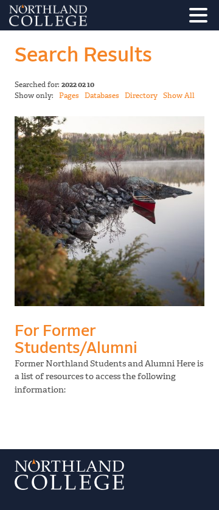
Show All (179, 95)
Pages (69, 95)
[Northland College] (82, 15)
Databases (102, 95)
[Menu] (201, 17)
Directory (141, 95)
